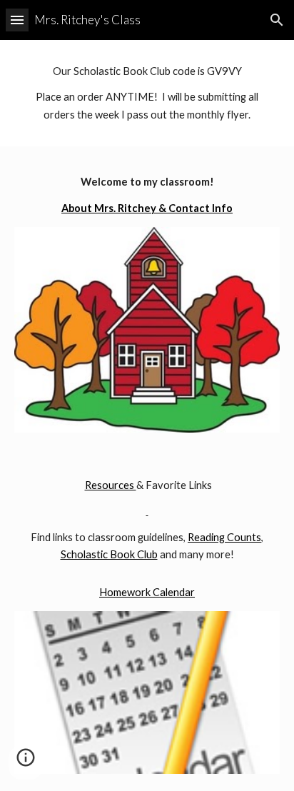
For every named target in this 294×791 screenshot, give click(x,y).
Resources (110, 485)
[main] (147, 93)
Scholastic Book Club (109, 554)
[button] (17, 19)
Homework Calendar (147, 592)
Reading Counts (224, 537)
